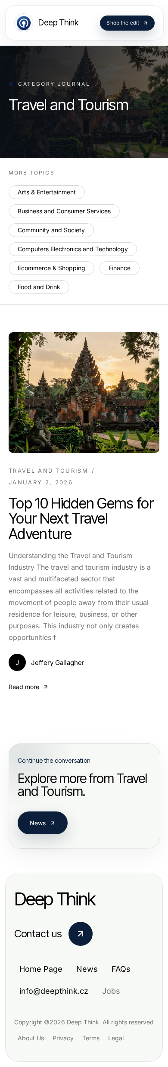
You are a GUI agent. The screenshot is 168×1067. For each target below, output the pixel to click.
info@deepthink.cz (53, 990)
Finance (120, 267)
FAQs (121, 968)
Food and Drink (39, 286)
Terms (91, 1038)
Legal (116, 1038)
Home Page (40, 968)
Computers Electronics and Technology (73, 249)
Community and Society (51, 230)
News (38, 823)
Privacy (63, 1038)
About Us (31, 1038)
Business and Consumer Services (64, 211)
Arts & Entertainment (47, 192)
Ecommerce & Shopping (51, 267)
